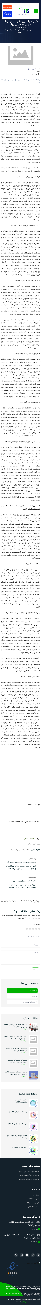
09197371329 (28, 1295)
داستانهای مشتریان (28, 1002)
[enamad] (12, 1269)
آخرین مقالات (33, 1199)
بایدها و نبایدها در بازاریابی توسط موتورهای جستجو (17, 1061)
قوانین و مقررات (32, 1203)
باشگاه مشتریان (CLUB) (18, 1112)
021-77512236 (14, 1293)
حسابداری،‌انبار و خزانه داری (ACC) (17, 1136)
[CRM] (38, 1255)
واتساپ (21, 850)
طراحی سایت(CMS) (19, 1147)
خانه (24, 27)
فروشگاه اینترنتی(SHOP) (17, 1123)
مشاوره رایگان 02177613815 (7, 13)
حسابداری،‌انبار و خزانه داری (29, 1171)
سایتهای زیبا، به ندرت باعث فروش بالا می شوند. (16, 1049)
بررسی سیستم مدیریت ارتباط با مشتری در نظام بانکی (16, 1073)
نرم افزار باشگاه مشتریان (29, 1175)
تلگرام (27, 850)
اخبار (33, 996)
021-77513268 (24, 1293)
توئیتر (16, 850)
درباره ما (36, 1195)
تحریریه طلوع (32, 68)
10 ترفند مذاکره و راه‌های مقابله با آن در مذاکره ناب (15, 1025)
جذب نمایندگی (33, 1206)
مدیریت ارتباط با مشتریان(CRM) (21, 1101)
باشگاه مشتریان (7, 7)
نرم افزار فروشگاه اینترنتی (29, 1179)
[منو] (24, 11)
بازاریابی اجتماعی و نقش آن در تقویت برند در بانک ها (15, 1037)
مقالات (17, 27)
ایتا (12, 850)
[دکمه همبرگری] (36, 11)
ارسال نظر (35, 970)
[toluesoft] (33, 1255)
